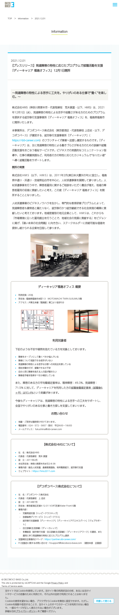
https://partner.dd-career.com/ (60, 539)
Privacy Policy (57, 582)
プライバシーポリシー (27, 611)
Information (23, 18)
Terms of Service (9, 586)
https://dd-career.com (26, 140)
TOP (10, 18)
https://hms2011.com (44, 471)
